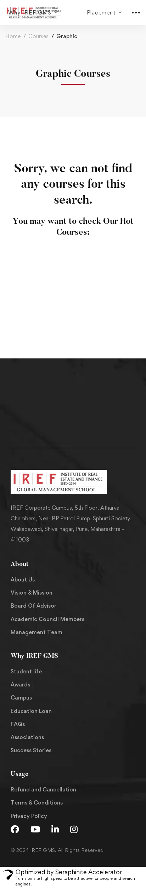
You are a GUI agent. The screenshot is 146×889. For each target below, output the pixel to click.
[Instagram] (74, 829)
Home (13, 36)
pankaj (20, 307)
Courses (38, 36)
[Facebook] (15, 829)
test (17, 319)
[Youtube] (35, 829)
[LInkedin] (55, 829)
